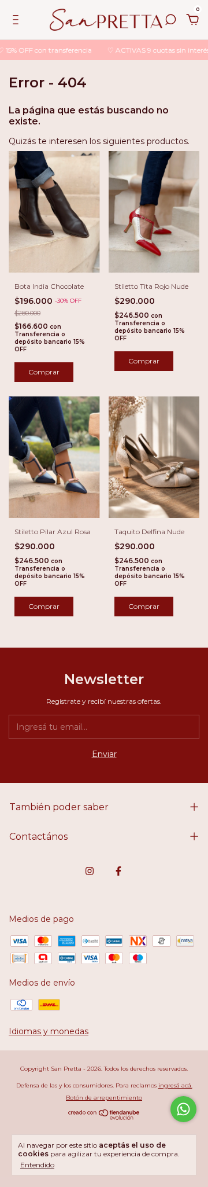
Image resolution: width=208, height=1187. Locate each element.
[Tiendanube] (104, 1117)
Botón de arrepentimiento (104, 1097)
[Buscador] (170, 21)
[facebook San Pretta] (118, 871)
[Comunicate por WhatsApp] (183, 1109)
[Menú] (18, 21)
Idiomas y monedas (48, 1031)
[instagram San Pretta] (89, 871)
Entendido (37, 1164)
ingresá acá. (175, 1085)
